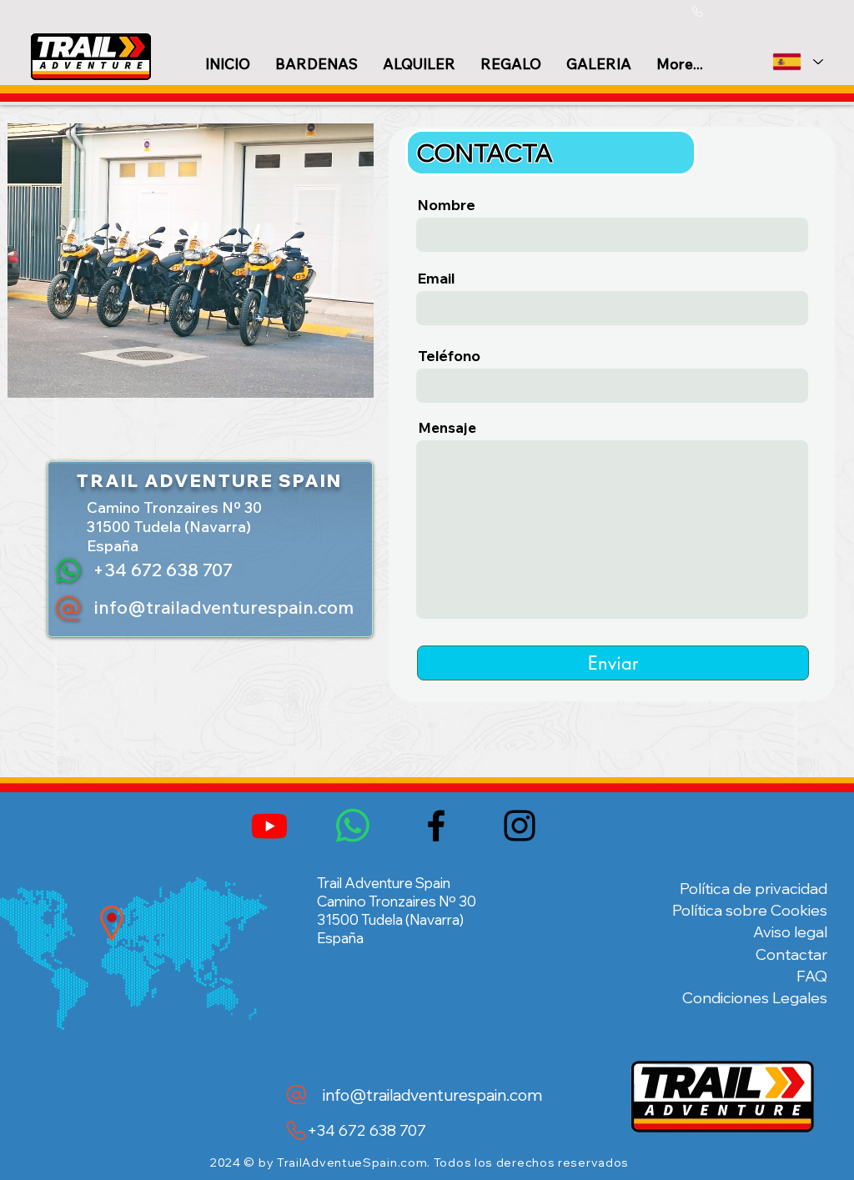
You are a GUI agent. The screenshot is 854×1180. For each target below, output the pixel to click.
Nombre (446, 205)
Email (436, 278)
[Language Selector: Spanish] (797, 62)
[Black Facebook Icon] (436, 825)
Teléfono (449, 356)
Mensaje (447, 427)
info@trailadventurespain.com (224, 607)
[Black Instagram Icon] (519, 825)
